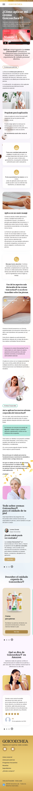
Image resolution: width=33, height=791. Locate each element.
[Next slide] (12, 566)
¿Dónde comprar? (9, 771)
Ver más (16, 632)
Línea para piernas (9, 760)
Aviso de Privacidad (8, 780)
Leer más (10, 559)
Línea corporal (7, 757)
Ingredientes (7, 768)
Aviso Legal (18, 780)
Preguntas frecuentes (10, 762)
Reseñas (5, 765)
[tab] (4, 566)
